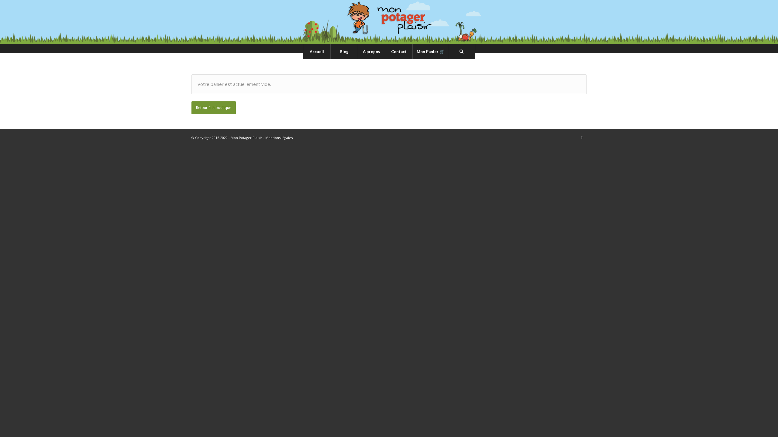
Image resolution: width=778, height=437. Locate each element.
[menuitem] (316, 51)
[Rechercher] (461, 51)
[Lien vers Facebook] (582, 137)
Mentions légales (279, 137)
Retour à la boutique (213, 107)
